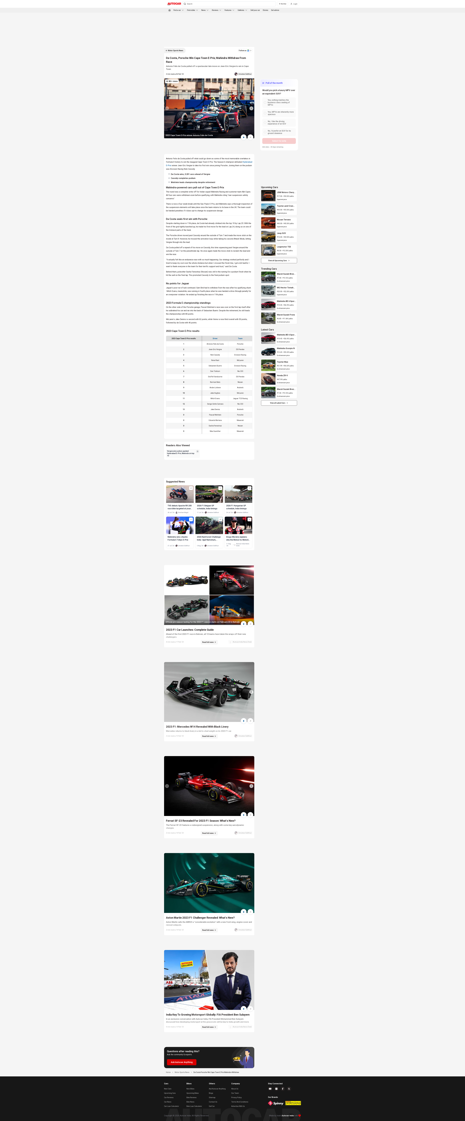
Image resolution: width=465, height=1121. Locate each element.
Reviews (215, 10)
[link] (268, 195)
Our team (235, 1093)
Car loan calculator (171, 1106)
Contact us (213, 1102)
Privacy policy (236, 1097)
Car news (167, 1102)
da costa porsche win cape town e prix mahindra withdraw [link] (216, 1072)
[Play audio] (244, 137)
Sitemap (212, 1097)
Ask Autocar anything (217, 1089)
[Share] (250, 137)
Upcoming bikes (192, 1093)
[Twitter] (289, 1089)
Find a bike (191, 10)
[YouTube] (270, 1089)
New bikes (190, 1089)
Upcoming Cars (170, 1093)
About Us (234, 1089)
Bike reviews (191, 1097)
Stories (265, 10)
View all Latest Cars (277, 403)
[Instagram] (276, 1089)
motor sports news (182, 1072)
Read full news (208, 642)
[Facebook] (283, 1089)
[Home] (169, 10)
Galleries (241, 10)
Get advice (275, 10)
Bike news (190, 1102)
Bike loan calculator (194, 1106)
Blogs (211, 1093)
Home (168, 1072)
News (203, 10)
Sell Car (212, 1106)
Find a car (177, 10)
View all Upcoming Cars (277, 261)
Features (228, 10)
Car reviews (169, 1097)
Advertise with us (238, 1106)
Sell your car (255, 10)
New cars (167, 1089)
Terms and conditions (239, 1102)
